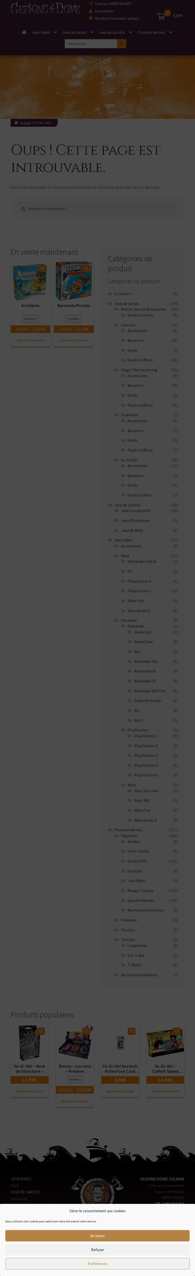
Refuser (97, 1249)
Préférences (98, 1263)
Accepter (97, 1235)
